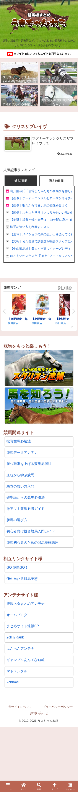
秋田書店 (13, 323)
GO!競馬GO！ (17, 567)
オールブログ (16, 615)
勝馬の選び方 (16, 520)
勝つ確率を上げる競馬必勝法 (29, 464)
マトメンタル (16, 671)
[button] (69, 716)
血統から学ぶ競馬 (20, 475)
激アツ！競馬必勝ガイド (25, 509)
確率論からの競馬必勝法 (25, 497)
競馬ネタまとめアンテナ (25, 603)
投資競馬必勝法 (18, 441)
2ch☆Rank (15, 637)
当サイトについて (20, 707)
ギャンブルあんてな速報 (25, 660)
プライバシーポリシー (57, 707)
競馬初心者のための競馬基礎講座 (32, 542)
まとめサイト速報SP (22, 626)
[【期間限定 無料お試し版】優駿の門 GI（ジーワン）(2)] (18, 305)
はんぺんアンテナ (20, 648)
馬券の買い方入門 (20, 486)
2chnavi (12, 682)
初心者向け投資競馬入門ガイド (30, 531)
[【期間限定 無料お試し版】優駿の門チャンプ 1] (66, 305)
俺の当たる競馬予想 (22, 579)
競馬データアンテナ (22, 452)
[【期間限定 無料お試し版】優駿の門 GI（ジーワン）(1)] (42, 305)
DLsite (64, 288)
